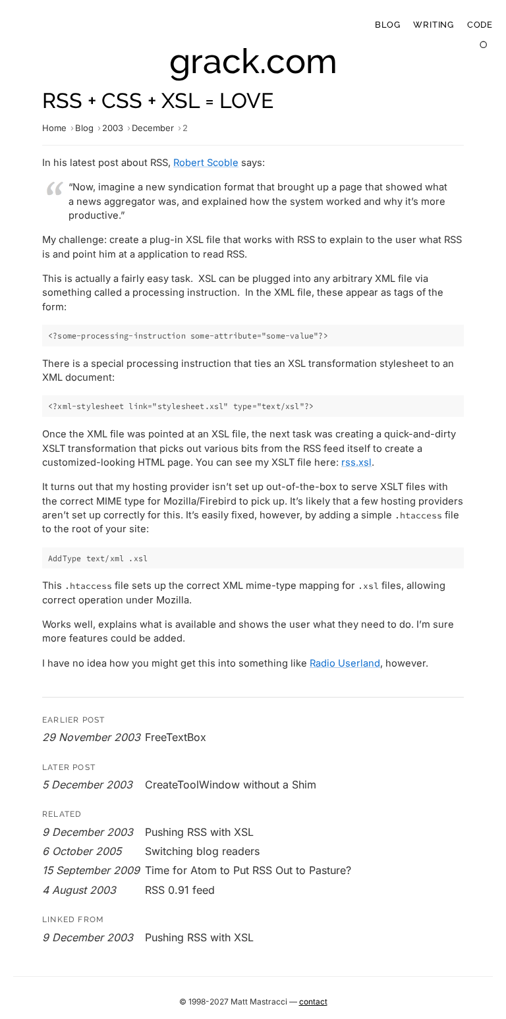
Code (480, 25)
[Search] (484, 45)
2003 (112, 128)
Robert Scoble (206, 163)
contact (313, 1001)
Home (54, 128)
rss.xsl (356, 462)
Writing (433, 25)
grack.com (253, 61)
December (153, 128)
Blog (387, 25)
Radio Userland (345, 663)
